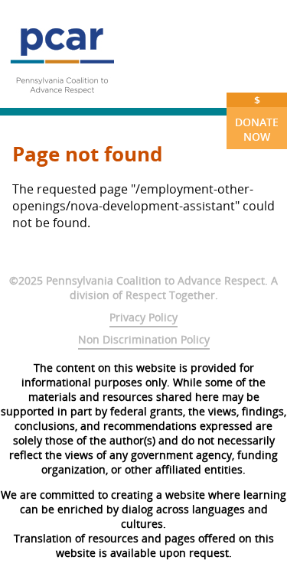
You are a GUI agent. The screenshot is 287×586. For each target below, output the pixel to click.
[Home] (62, 99)
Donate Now (257, 118)
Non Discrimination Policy (144, 339)
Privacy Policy (143, 317)
